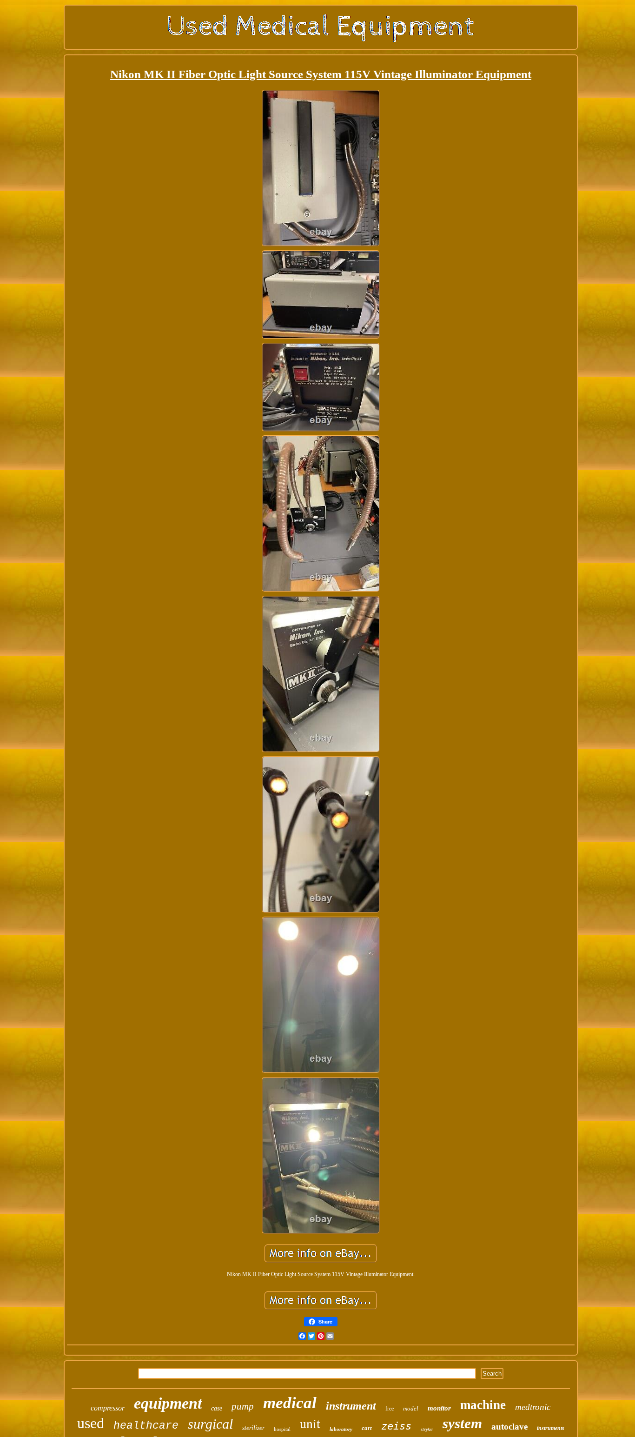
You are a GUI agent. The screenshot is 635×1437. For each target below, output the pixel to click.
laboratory (341, 1429)
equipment (168, 1403)
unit (310, 1423)
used (90, 1423)
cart (367, 1427)
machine (483, 1405)
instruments (550, 1428)
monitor (439, 1408)
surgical (210, 1423)
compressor (108, 1408)
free (389, 1408)
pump (243, 1406)
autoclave (509, 1426)
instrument (351, 1406)
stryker (427, 1429)
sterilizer (253, 1427)
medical (290, 1403)
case (216, 1408)
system (462, 1423)
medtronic (532, 1407)
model (410, 1408)
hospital (282, 1429)
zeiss (396, 1426)
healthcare (146, 1426)
